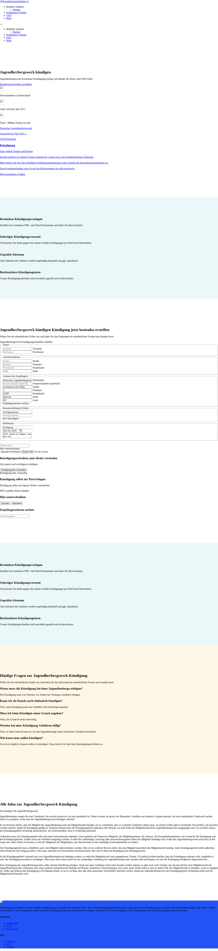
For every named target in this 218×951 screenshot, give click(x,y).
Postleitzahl (38, 367)
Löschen (5, 503)
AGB (9, 926)
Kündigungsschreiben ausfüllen (16, 84)
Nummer (37, 364)
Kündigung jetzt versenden (13, 470)
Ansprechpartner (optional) (46, 383)
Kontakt (10, 947)
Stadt (35, 371)
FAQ (8, 15)
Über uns (11, 941)
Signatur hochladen (11, 451)
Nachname (38, 352)
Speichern (17, 503)
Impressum (11, 928)
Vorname (37, 348)
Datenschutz (12, 923)
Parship (16, 9)
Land (35, 400)
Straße (36, 361)
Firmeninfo (38, 380)
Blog (8, 18)
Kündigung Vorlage (16, 12)
